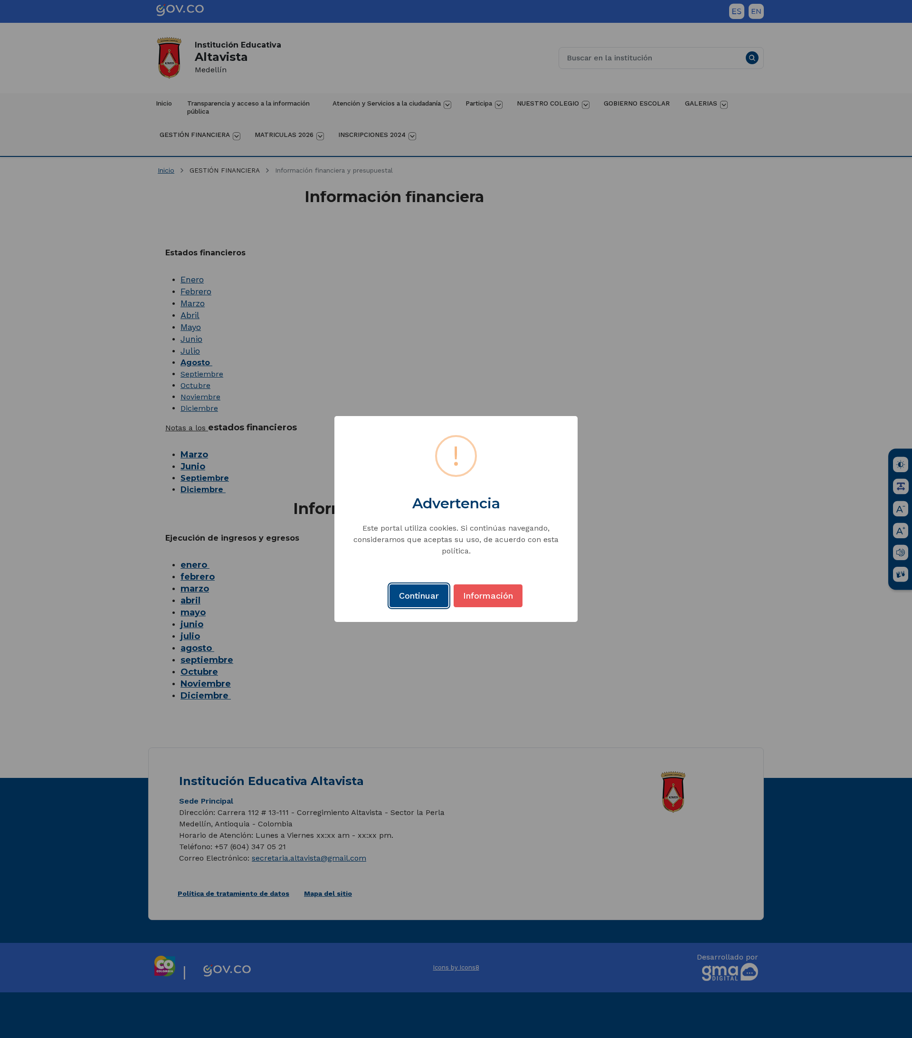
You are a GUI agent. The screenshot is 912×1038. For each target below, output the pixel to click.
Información (488, 596)
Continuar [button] (419, 596)
